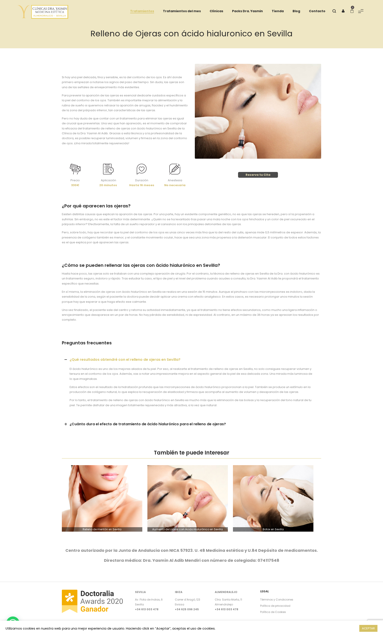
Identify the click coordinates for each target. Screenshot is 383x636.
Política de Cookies (273, 612)
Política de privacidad (275, 606)
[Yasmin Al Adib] (43, 11)
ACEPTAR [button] (368, 628)
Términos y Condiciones (276, 599)
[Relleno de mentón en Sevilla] (102, 498)
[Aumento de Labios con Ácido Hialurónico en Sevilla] (187, 498)
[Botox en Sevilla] (273, 498)
